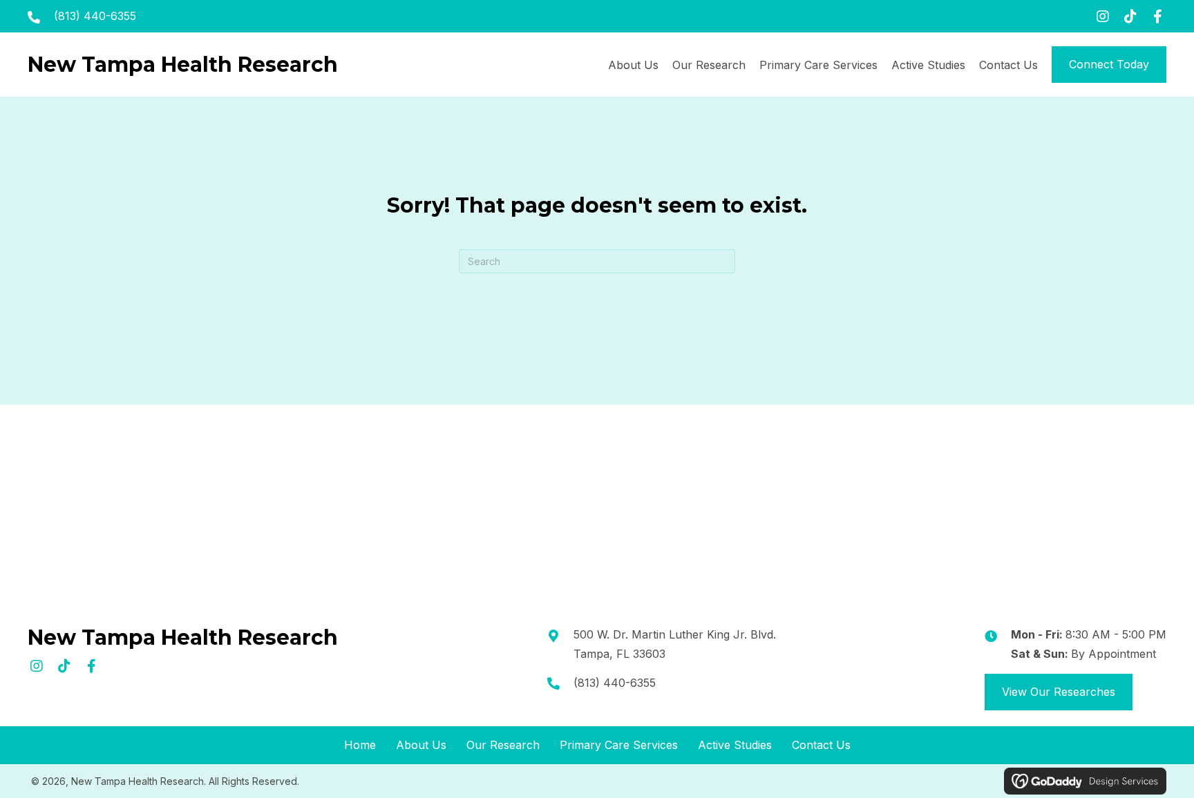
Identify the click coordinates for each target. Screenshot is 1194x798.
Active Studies (735, 745)
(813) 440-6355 (95, 16)
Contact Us (821, 745)
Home (360, 745)
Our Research (503, 745)
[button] (1102, 16)
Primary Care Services (619, 745)
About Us (421, 745)
